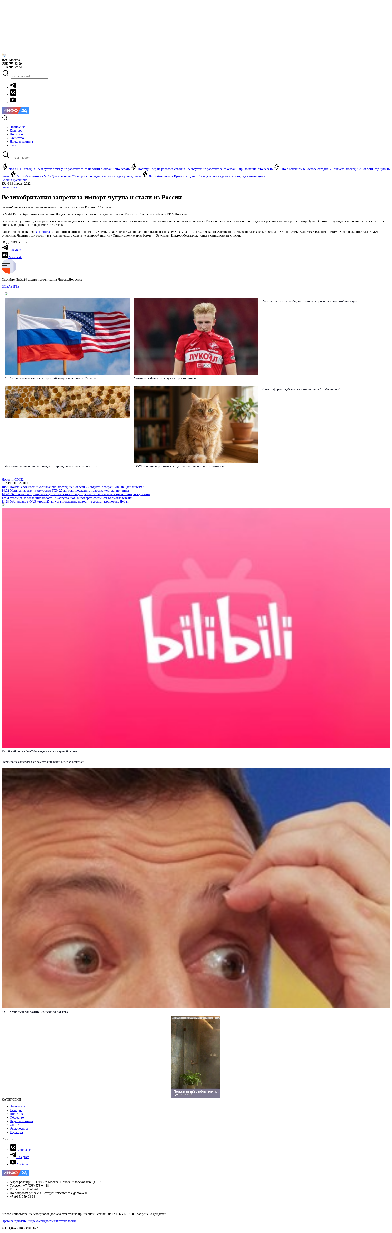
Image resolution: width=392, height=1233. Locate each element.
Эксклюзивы (19, 1128)
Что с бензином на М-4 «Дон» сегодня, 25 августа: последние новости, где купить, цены (79, 176)
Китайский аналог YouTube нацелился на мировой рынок (39, 751)
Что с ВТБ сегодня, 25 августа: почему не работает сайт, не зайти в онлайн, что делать (69, 169)
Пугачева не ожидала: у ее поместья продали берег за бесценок (43, 761)
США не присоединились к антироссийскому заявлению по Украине (50, 378)
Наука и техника (21, 1121)
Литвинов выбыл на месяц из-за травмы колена (165, 378)
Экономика (9, 187)
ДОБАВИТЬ (10, 286)
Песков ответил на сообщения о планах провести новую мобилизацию (310, 301)
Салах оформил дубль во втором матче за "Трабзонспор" (301, 389)
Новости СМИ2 (13, 479)
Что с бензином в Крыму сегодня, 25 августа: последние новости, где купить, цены (207, 176)
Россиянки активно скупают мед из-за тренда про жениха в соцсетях (51, 466)
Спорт (14, 1124)
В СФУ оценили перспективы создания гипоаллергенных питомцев (179, 466)
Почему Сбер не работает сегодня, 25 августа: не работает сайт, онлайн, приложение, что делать (205, 169)
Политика (17, 1113)
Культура (16, 1110)
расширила (42, 231)
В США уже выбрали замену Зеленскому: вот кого (35, 1011)
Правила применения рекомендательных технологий (39, 1221)
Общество (17, 1117)
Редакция (16, 1132)
